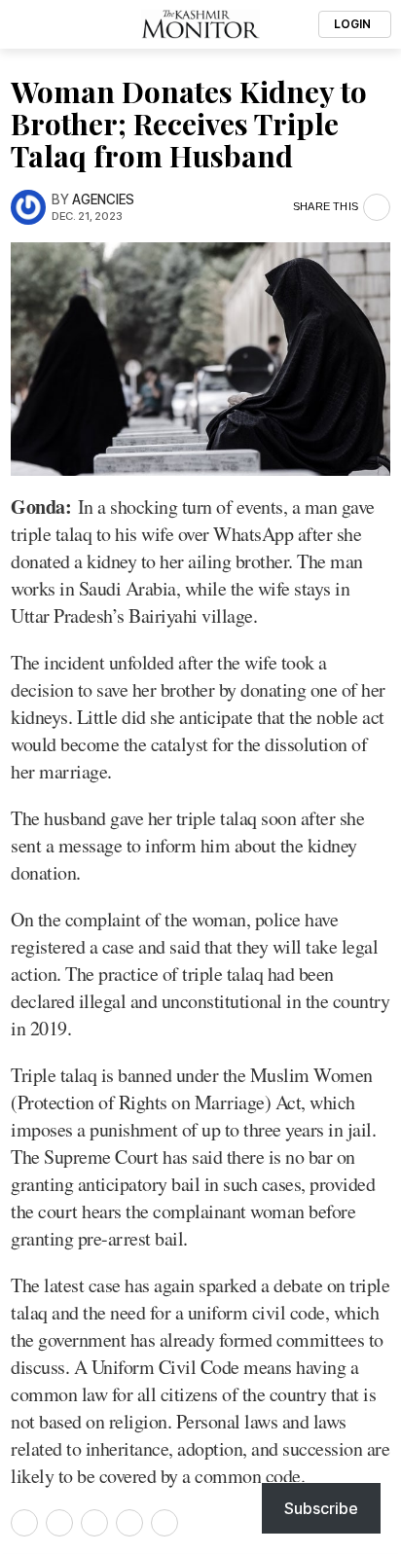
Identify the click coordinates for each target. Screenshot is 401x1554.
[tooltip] (24, 1522)
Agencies (103, 199)
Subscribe (321, 1508)
